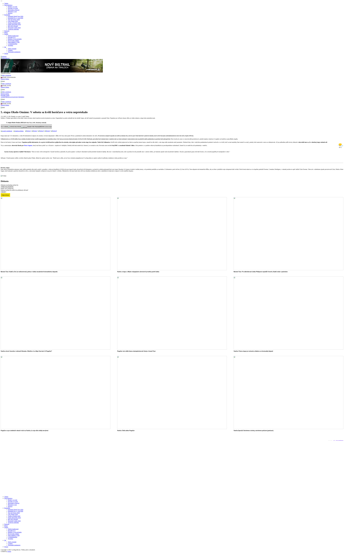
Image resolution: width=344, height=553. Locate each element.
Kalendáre (7, 508)
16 (16, 97)
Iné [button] (5, 47)
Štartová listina (5, 79)
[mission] (3, 56)
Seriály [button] (6, 34)
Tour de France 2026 (14, 19)
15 (15, 97)
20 (22, 97)
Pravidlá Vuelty (5, 95)
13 (12, 97)
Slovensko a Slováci (13, 10)
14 (13, 97)
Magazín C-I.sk (12, 11)
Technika (10, 45)
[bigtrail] (52, 72)
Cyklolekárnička (12, 44)
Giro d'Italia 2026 (13, 21)
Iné (5, 540)
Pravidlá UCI (11, 37)
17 (17, 97)
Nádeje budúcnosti (13, 36)
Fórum (6, 53)
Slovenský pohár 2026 (14, 27)
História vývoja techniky (15, 39)
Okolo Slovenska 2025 (14, 24)
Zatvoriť (3, 192)
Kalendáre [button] (7, 15)
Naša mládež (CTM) (14, 42)
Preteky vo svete (12, 6)
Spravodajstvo (8, 498)
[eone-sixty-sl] (5, 58)
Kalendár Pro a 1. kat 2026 (15, 18)
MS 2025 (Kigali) (13, 26)
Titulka (6, 3)
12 (10, 97)
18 (19, 97)
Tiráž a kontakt (12, 48)
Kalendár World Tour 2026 (15, 16)
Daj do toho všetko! (13, 40)
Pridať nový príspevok (7, 186)
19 (20, 97)
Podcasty (6, 31)
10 (8, 97)
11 (9, 97)
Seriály (6, 527)
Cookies (10, 50)
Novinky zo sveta (13, 8)
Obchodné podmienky (14, 52)
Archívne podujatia (13, 29)
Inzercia (10, 13)
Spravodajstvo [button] (8, 5)
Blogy (6, 32)
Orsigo (9, 551)
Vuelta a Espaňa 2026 (14, 23)
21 (23, 97)
